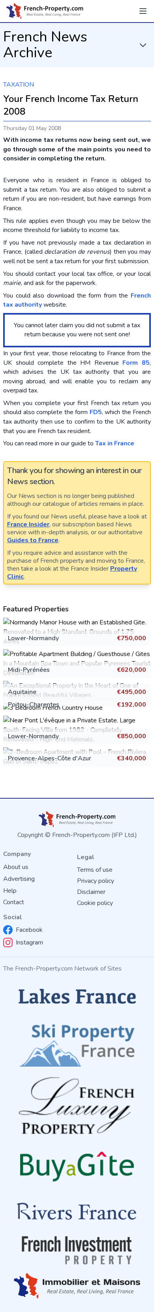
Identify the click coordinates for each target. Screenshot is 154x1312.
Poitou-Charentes (33, 704)
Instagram (29, 942)
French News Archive (45, 44)
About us (15, 867)
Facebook (29, 930)
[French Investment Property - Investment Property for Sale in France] (77, 1250)
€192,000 (131, 704)
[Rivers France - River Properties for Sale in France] (77, 1211)
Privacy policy (95, 881)
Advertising (19, 879)
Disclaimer (91, 892)
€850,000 (131, 736)
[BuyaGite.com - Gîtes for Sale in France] (77, 1166)
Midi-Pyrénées (29, 669)
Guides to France (32, 540)
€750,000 (131, 638)
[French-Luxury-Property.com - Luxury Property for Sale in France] (77, 1105)
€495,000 (131, 692)
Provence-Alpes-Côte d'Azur (49, 758)
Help (10, 890)
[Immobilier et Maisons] (77, 1286)
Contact (13, 902)
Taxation (18, 84)
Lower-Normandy (33, 638)
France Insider (28, 524)
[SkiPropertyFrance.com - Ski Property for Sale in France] (77, 1043)
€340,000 (131, 758)
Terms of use (95, 869)
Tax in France (114, 443)
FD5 (96, 412)
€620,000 (131, 669)
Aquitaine (22, 692)
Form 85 (136, 362)
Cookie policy (95, 903)
